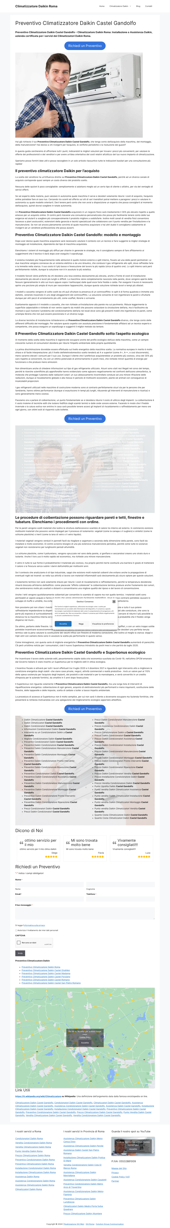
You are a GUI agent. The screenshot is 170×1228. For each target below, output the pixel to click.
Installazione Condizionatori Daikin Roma (35, 1168)
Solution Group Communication (110, 1224)
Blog (138, 6)
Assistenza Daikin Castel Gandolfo (123, 1106)
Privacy (115, 1172)
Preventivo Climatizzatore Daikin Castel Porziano (46, 976)
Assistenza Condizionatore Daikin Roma (35, 1181)
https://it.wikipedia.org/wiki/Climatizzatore (38, 1096)
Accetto (85, 1042)
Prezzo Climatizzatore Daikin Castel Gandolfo (99, 1112)
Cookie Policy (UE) (121, 1177)
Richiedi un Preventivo (85, 46)
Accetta (63, 624)
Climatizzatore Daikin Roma (36, 6)
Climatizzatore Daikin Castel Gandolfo (34, 1102)
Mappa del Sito (119, 1168)
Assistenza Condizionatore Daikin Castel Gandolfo (79, 1106)
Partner (115, 1181)
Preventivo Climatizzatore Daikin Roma (41, 967)
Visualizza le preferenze (103, 624)
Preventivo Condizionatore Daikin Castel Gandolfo (51, 1112)
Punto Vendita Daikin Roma (29, 1151)
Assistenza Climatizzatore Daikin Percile (83, 1146)
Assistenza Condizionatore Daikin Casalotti (84, 1179)
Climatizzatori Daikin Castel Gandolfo (112, 1102)
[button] (114, 601)
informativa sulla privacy (34, 925)
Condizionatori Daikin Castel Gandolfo (73, 1102)
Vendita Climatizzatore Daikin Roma (33, 1147)
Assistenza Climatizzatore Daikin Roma (34, 1185)
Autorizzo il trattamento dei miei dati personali (38, 930)
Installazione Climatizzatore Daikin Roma (35, 1172)
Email (18, 894)
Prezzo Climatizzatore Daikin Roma (32, 1155)
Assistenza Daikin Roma (27, 1176)
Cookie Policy (85, 1037)
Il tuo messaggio (23, 905)
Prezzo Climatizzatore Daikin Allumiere (82, 1213)
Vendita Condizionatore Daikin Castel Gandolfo (96, 1115)
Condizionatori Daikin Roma (29, 1138)
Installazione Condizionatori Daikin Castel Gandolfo (79, 1109)
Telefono (91, 894)
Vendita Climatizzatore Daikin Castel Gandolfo (49, 1115)
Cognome (90, 889)
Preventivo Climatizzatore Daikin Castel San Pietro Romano (51, 983)
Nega (81, 624)
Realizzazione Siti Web (74, 1224)
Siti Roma (90, 1224)
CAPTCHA (20, 935)
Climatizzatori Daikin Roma (28, 1189)
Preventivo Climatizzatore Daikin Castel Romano (46, 980)
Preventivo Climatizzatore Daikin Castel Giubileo (46, 970)
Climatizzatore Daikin (119, 6)
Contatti (148, 6)
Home (102, 6)
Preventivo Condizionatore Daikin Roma (35, 1159)
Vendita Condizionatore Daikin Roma (33, 1143)
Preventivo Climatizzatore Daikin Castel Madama (46, 973)
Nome (18, 889)
